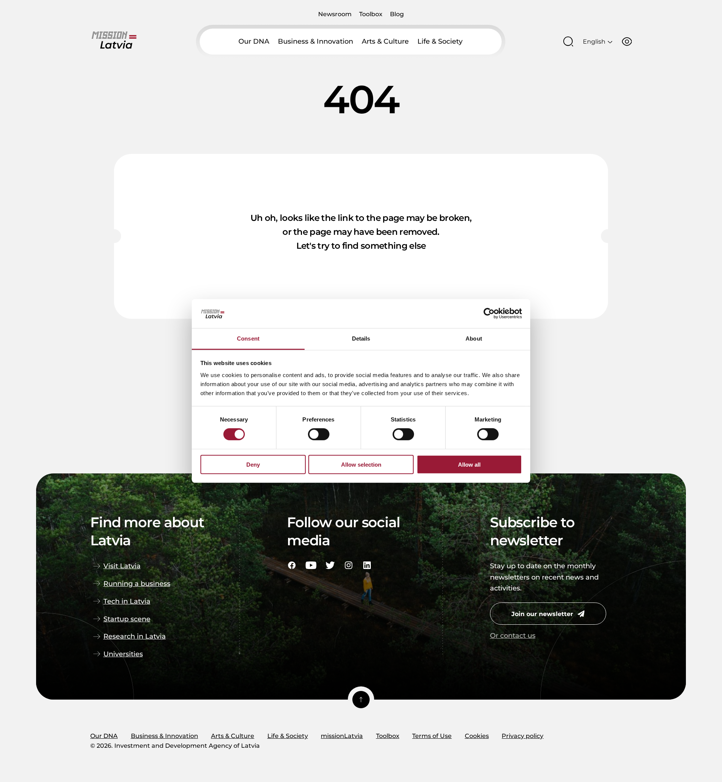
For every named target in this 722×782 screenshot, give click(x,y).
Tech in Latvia (126, 601)
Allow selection (361, 464)
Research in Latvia (134, 636)
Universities (123, 654)
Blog (397, 14)
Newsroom (335, 14)
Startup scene (126, 619)
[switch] (318, 434)
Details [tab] (361, 338)
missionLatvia (342, 735)
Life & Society (440, 41)
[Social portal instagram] (348, 565)
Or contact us (512, 635)
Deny (253, 464)
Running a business (136, 583)
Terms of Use (432, 735)
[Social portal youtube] (311, 565)
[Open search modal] (568, 41)
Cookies (477, 735)
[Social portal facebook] (292, 565)
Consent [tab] (248, 338)
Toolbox (370, 14)
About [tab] (474, 338)
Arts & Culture (385, 41)
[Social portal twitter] (330, 565)
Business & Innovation (315, 41)
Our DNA (253, 41)
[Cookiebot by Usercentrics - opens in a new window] (489, 313)
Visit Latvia (122, 565)
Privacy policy (522, 735)
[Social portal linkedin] (367, 565)
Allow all (469, 464)
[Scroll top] (361, 699)
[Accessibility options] (627, 41)
